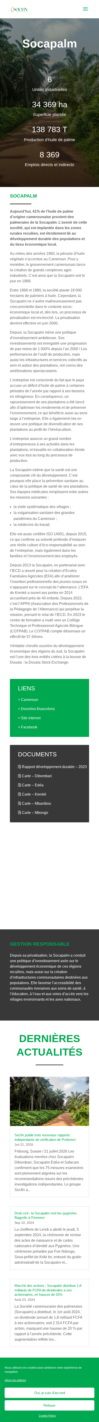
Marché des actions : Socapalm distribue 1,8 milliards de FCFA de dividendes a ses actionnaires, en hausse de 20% (48, 1290)
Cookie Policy (47, 1415)
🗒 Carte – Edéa (31, 785)
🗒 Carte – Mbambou (34, 803)
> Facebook (27, 727)
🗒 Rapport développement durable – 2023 (52, 767)
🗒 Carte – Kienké (32, 794)
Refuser (49, 1405)
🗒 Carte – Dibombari (35, 776)
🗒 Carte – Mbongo (33, 813)
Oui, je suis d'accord (49, 1393)
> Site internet (29, 718)
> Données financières (36, 709)
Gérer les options (15, 1380)
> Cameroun (28, 700)
